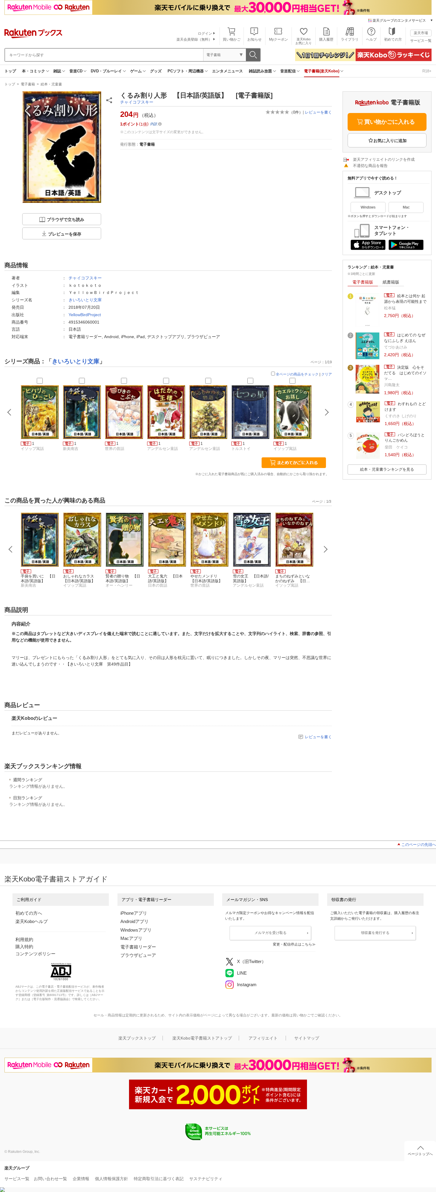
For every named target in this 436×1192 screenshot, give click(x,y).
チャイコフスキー (136, 102)
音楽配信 (288, 71)
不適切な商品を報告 (370, 165)
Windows (368, 207)
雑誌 (57, 71)
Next (325, 549)
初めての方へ (28, 913)
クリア (326, 374)
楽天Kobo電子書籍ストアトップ (202, 1038)
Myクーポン (278, 39)
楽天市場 (421, 33)
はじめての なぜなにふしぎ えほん (404, 338)
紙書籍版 (391, 282)
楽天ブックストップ (137, 1038)
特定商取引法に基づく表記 (159, 1178)
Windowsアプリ (136, 929)
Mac (406, 207)
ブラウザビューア (138, 955)
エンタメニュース (227, 71)
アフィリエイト (263, 1038)
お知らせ (254, 39)
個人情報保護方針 (111, 1178)
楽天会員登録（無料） (194, 39)
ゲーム (136, 71)
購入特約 (24, 946)
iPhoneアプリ (133, 913)
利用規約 (24, 939)
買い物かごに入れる (389, 122)
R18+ (427, 71)
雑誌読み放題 (260, 71)
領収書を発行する (375, 933)
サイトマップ (306, 1038)
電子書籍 (28, 84)
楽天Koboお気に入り (303, 41)
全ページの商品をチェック (297, 374)
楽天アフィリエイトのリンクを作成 (384, 159)
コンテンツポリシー (35, 953)
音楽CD (75, 71)
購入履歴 (326, 39)
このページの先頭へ (418, 844)
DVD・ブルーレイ (106, 71)
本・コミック (33, 71)
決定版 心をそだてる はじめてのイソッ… (405, 373)
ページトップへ (420, 1154)
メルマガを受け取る (270, 933)
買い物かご (232, 39)
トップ (10, 71)
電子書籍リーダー (138, 946)
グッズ (156, 71)
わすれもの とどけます (405, 406)
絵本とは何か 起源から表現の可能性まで (405, 298)
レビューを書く (318, 112)
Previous (10, 549)
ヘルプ (371, 39)
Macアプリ (131, 938)
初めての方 (393, 39)
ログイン (205, 33)
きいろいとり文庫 (85, 299)
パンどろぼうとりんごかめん (405, 438)
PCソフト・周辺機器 (186, 71)
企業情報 (81, 1178)
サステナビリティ (205, 1178)
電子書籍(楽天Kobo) (321, 71)
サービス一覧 (421, 41)
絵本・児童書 (51, 84)
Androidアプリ (134, 921)
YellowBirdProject (85, 314)
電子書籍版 (362, 282)
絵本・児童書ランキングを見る (387, 469)
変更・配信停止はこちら (292, 944)
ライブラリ (350, 39)
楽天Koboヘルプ (31, 921)
